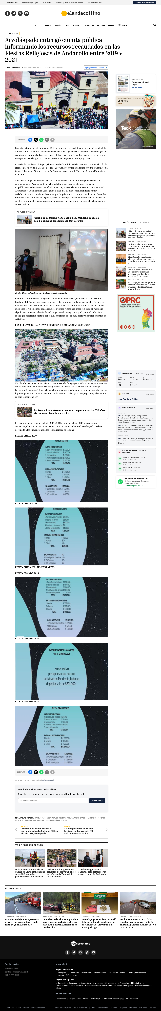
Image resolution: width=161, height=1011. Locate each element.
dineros (101, 818)
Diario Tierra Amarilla (116, 973)
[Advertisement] (136, 166)
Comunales (47, 25)
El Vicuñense (98, 983)
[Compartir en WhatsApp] (41, 140)
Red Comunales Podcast (74, 3)
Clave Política (46, 3)
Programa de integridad (118, 1008)
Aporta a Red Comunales (144, 3)
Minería (58, 25)
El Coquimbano (85, 983)
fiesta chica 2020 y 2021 (26, 820)
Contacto (152, 1008)
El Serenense (72, 983)
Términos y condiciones (99, 1008)
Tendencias (89, 25)
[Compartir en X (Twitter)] (36, 140)
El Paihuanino (110, 983)
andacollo (41, 818)
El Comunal (60, 983)
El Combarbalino (105, 986)
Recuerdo (101, 25)
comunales (53, 818)
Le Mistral (58, 3)
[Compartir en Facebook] (30, 140)
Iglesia (66, 25)
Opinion (111, 25)
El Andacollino (123, 983)
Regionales (77, 25)
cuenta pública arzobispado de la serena (78, 818)
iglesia (41, 820)
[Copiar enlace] (52, 140)
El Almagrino (61, 973)
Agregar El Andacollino (94, 68)
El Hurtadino (136, 983)
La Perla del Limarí (76, 986)
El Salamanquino (142, 986)
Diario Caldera (86, 973)
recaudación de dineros (57, 820)
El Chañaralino (73, 973)
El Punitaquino (91, 986)
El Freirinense (71, 975)
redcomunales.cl (11, 969)
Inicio (36, 25)
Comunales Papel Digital (29, 3)
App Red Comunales (94, 3)
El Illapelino (128, 986)
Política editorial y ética (62, 1008)
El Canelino (118, 986)
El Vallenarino (140, 973)
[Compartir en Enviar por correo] (47, 140)
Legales (123, 25)
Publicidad (133, 1008)
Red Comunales (11, 3)
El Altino (130, 973)
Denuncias (143, 1008)
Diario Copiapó (100, 973)
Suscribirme (97, 801)
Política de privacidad (81, 1008)
